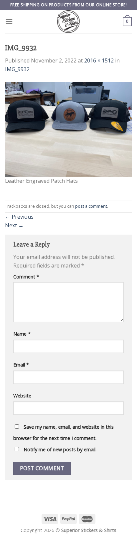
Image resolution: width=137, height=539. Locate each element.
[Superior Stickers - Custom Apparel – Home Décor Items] (68, 21)
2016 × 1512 (99, 60)
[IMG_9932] (68, 128)
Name (22, 334)
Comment (26, 276)
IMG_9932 (17, 69)
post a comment (91, 206)
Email (21, 365)
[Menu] (9, 21)
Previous (19, 216)
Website (22, 395)
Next (14, 225)
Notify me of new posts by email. (60, 449)
